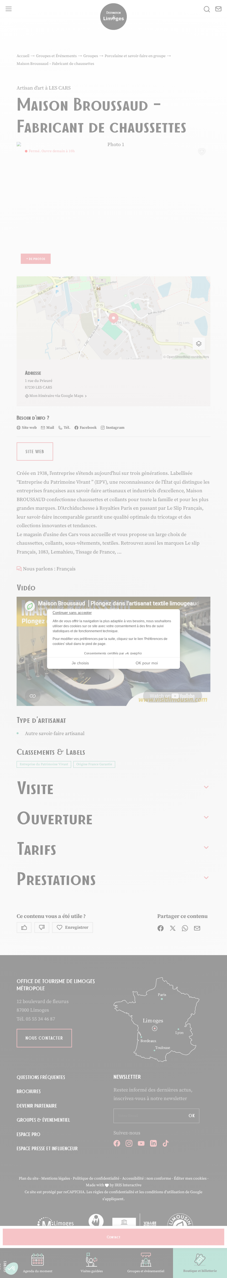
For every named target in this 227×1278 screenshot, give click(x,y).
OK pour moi (147, 663)
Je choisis (80, 663)
